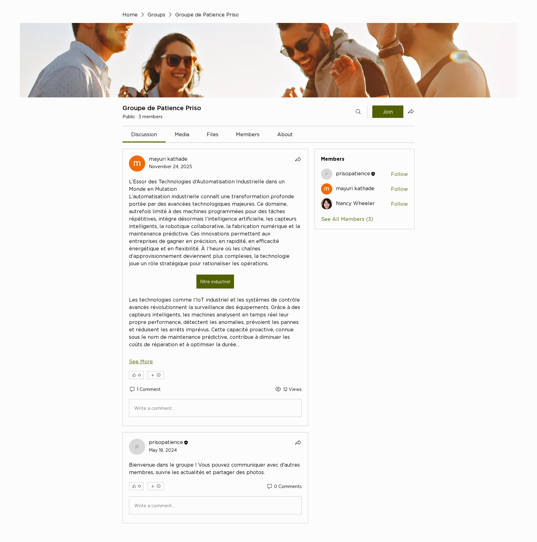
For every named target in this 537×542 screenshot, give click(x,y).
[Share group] (411, 111)
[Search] (358, 111)
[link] (144, 134)
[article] (215, 287)
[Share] (298, 159)
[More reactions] (155, 375)
